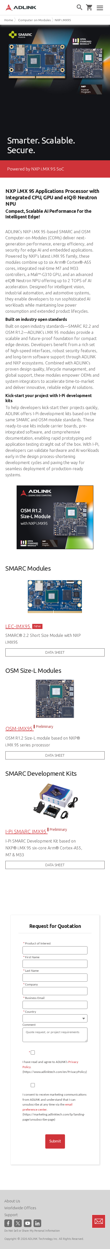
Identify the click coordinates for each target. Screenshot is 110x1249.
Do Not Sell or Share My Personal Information (32, 1230)
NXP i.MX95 (63, 20)
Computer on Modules (34, 20)
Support (11, 1215)
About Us (12, 1201)
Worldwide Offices (20, 1208)
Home (8, 20)
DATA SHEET (54, 652)
